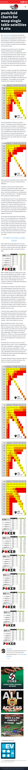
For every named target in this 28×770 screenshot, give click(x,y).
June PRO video (7, 35)
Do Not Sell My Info (20, 769)
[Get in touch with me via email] (9, 658)
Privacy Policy (12, 769)
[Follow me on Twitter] (7, 658)
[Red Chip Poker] (14, 7)
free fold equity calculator (9, 760)
